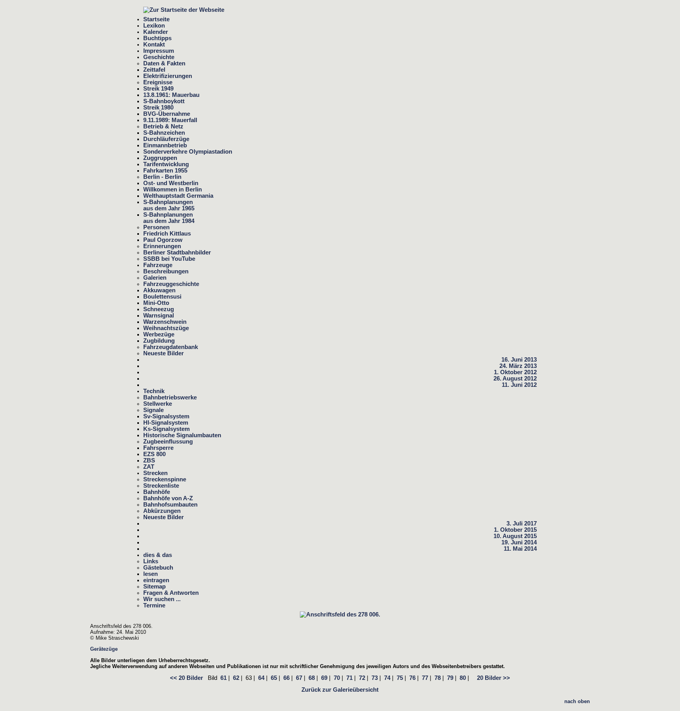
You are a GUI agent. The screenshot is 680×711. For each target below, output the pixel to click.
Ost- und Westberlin (170, 183)
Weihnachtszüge (166, 328)
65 (274, 678)
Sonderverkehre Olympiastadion (187, 152)
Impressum (158, 51)
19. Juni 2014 (519, 542)
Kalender (155, 32)
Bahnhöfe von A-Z (168, 498)
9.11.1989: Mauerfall (170, 120)
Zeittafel (154, 70)
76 (412, 678)
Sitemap (154, 586)
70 (337, 678)
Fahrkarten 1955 (165, 170)
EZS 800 (154, 454)
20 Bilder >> (491, 678)
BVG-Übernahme (166, 114)
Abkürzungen (162, 511)
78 (437, 678)
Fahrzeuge (157, 265)
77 (425, 678)
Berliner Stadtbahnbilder (177, 252)
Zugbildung (159, 341)
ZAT (148, 467)
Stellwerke (157, 404)
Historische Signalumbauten (182, 435)
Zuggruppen (160, 158)
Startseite (156, 19)
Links (150, 561)
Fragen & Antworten (171, 593)
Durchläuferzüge (166, 139)
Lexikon (154, 25)
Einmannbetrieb (165, 145)
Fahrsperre (158, 448)
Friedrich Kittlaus (167, 233)
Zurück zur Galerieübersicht (340, 690)
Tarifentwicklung (166, 164)
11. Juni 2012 (519, 385)
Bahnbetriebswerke (170, 397)
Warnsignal (158, 315)
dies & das (157, 555)
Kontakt (154, 44)
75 (400, 678)
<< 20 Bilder (186, 678)
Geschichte (158, 57)
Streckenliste (161, 486)
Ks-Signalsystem (166, 429)
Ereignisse (157, 82)
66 (286, 678)
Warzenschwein (165, 322)
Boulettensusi (162, 296)
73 (374, 678)
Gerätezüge (104, 649)
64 (261, 678)
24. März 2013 (518, 366)
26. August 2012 (515, 378)
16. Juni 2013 (519, 359)
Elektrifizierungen (167, 76)
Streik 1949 (158, 88)
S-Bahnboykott (164, 101)
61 (223, 678)
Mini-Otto (156, 303)
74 (387, 678)
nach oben (577, 701)
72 (362, 678)
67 (299, 678)
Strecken (155, 473)
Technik (153, 391)
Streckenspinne (164, 479)
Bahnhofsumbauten (170, 504)
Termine (154, 605)
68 (312, 678)
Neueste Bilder (163, 353)
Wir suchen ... (162, 599)
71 (349, 678)
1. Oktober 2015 (515, 530)
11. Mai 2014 (520, 549)
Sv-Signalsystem (166, 416)
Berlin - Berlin (162, 177)
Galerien (154, 278)
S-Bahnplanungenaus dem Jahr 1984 (168, 218)
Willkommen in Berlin (172, 189)
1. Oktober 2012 (515, 372)
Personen (156, 227)
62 (236, 678)
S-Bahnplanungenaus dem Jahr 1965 (168, 205)
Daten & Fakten (164, 63)
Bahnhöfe (156, 492)
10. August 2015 (515, 536)
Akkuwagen (159, 290)
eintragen (156, 580)
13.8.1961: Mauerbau (171, 95)
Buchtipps (157, 38)
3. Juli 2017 (521, 523)
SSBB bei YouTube (169, 259)
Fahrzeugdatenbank (170, 347)
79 (450, 678)
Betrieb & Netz (163, 126)
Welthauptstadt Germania (178, 196)
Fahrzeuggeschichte (171, 284)
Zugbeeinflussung (168, 441)
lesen (150, 574)
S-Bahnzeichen (164, 133)
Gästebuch (158, 567)
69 (324, 678)
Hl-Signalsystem (165, 423)
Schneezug (158, 309)
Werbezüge (158, 334)
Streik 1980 (158, 107)
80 (463, 678)
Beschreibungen (165, 271)
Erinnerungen (162, 246)
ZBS (149, 460)
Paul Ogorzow (163, 240)
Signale (153, 410)
